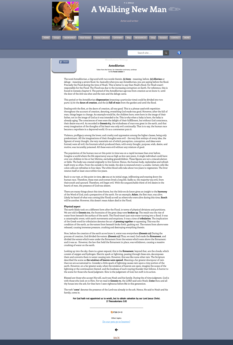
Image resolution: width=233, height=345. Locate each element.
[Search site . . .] (166, 53)
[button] (101, 38)
